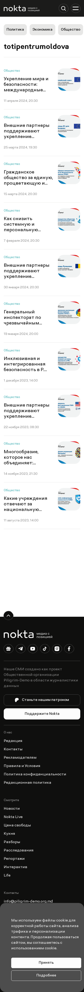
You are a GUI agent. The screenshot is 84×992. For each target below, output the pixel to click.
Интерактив (15, 867)
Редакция (13, 741)
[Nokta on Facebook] (69, 649)
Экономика (42, 30)
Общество (70, 30)
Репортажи (14, 859)
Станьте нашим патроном (45, 700)
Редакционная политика (27, 783)
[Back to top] (8, 615)
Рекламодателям (20, 758)
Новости (12, 809)
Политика (15, 30)
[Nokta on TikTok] (44, 649)
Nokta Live (13, 817)
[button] (63, 8)
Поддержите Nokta (42, 714)
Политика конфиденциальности (35, 774)
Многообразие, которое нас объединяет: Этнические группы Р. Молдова (27, 463)
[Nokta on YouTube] (32, 649)
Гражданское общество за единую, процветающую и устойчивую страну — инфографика (28, 183)
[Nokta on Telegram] (20, 649)
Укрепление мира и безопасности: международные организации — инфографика (26, 90)
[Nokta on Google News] (8, 649)
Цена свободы (17, 825)
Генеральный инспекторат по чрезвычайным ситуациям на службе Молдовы (24, 323)
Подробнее (46, 975)
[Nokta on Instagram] (57, 649)
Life (7, 875)
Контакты (13, 749)
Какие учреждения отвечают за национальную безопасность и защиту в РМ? (25, 509)
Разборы (12, 842)
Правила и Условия (22, 766)
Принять (46, 963)
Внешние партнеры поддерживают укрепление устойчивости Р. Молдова (26, 416)
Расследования (19, 850)
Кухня (9, 834)
